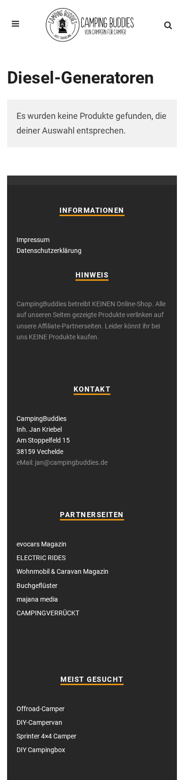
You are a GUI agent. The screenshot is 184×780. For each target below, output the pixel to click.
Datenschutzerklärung (49, 250)
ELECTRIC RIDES (41, 558)
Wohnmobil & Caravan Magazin (63, 571)
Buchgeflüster (37, 585)
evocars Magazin (42, 544)
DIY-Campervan (39, 722)
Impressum (33, 239)
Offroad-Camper (41, 709)
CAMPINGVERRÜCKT (48, 613)
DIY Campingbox (41, 750)
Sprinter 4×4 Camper (46, 736)
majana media (37, 599)
